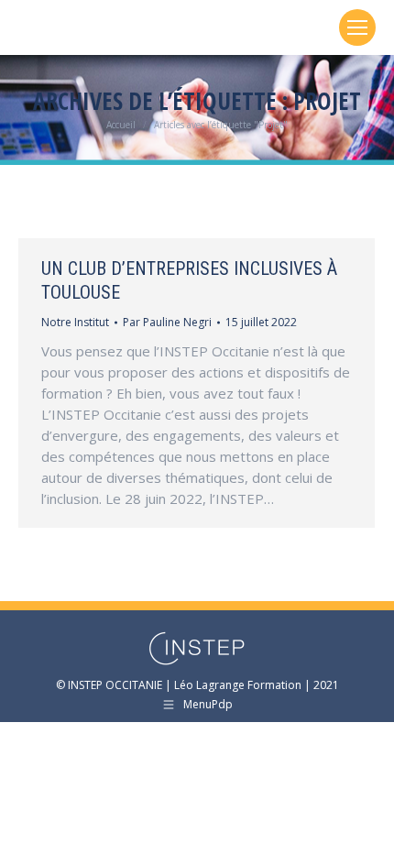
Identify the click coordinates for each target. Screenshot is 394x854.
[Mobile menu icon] (357, 27)
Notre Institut (75, 322)
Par (167, 322)
